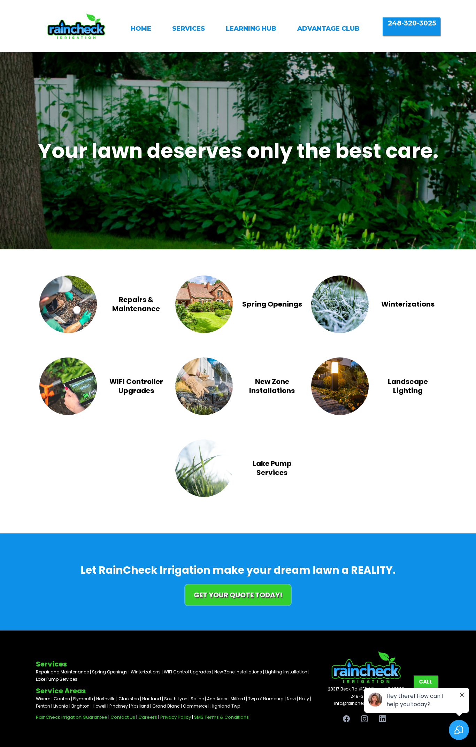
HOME (141, 28)
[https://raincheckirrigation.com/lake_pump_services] (204, 467)
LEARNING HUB (251, 28)
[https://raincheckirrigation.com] (76, 25)
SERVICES (188, 28)
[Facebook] (346, 719)
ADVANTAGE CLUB (328, 28)
